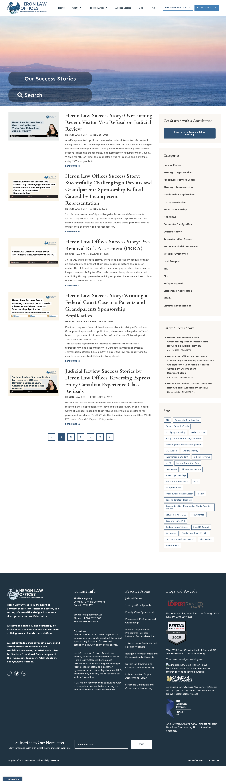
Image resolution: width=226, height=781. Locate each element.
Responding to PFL (175, 521)
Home (61, 7)
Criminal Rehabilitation (178, 305)
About (75, 7)
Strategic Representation (179, 187)
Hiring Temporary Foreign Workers (183, 438)
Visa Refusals (172, 545)
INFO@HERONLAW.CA (178, 8)
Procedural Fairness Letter (179, 179)
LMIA (168, 463)
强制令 (167, 298)
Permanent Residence (176, 481)
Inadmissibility (173, 231)
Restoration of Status (176, 527)
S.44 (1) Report (201, 527)
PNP (195, 481)
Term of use (213, 760)
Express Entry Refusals (177, 426)
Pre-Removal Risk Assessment (182, 246)
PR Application (173, 487)
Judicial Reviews (201, 457)
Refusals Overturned (176, 253)
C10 (167, 420)
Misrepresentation (175, 202)
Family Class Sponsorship (140, 612)
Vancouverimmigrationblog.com (185, 659)
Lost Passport (172, 261)
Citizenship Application (178, 290)
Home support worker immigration (183, 444)
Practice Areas (96, 7)
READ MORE (186, 350)
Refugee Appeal (173, 283)
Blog (141, 7)
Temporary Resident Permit (180, 539)
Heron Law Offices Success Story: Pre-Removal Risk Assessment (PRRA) (108, 245)
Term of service (195, 760)
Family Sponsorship (175, 432)
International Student (176, 457)
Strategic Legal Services (178, 172)
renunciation (198, 515)
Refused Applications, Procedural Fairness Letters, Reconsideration (140, 633)
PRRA (201, 493)
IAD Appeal (171, 450)
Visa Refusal (206, 539)
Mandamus (170, 216)
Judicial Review (173, 165)
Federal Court (198, 432)
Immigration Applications (179, 194)
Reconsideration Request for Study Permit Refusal (187, 507)
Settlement (171, 533)
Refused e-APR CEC (175, 515)
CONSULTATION (206, 8)
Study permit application (195, 533)
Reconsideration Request (179, 239)
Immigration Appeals (138, 605)
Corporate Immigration (178, 224)
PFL (166, 276)
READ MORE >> (72, 166)
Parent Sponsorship (175, 209)
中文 (153, 7)
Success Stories (123, 7)
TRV (166, 268)
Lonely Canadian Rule (187, 463)
